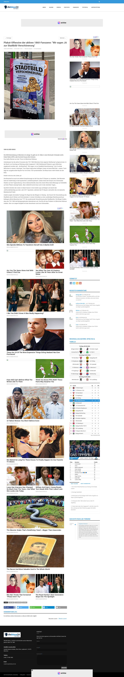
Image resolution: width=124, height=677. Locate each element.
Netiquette (22, 674)
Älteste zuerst (63, 618)
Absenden (64, 667)
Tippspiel (85, 7)
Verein (59, 7)
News (44, 7)
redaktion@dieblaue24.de (10, 664)
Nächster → (63, 38)
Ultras (24, 602)
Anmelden (6, 1)
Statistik (67, 7)
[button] (10, 607)
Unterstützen (95, 7)
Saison (51, 7)
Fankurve (76, 7)
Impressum (29, 674)
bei (88, 305)
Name (38, 641)
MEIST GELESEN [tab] (74, 483)
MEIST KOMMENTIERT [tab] (85, 483)
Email (38, 647)
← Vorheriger (8, 38)
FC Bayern (18, 602)
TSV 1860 (11, 602)
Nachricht (39, 654)
